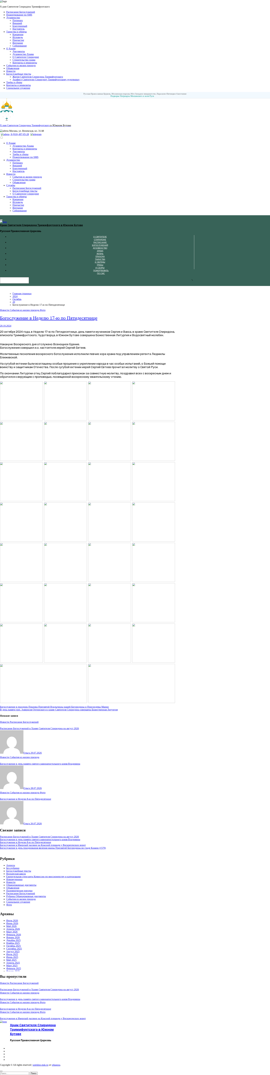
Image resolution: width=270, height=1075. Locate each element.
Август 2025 (13, 951)
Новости (10, 71)
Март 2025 (12, 965)
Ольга (26, 752)
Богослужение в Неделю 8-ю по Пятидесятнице (25, 799)
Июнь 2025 (12, 957)
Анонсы (10, 865)
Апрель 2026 (13, 929)
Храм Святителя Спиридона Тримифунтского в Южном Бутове (41, 225)
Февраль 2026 (13, 934)
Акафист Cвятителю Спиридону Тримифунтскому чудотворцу (46, 79)
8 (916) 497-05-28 (19, 134)
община (56, 1065)
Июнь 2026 (12, 923)
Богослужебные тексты (18, 74)
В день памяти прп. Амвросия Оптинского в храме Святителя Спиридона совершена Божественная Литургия (59, 709)
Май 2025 (11, 960)
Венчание (17, 43)
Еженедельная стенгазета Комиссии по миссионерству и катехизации (43, 876)
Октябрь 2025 (13, 946)
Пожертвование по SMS (19, 14)
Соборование (19, 45)
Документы (18, 51)
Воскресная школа (16, 873)
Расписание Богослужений (20, 12)
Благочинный (19, 26)
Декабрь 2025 (13, 940)
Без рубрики (12, 868)
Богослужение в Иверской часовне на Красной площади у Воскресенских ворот (43, 845)
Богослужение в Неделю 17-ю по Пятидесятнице (48, 318)
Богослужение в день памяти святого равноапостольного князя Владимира (40, 763)
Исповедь (17, 37)
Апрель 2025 (13, 962)
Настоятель (18, 29)
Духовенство (13, 17)
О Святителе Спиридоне (25, 57)
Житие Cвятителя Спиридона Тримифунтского (37, 76)
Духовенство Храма (23, 54)
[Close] (1, 1071)
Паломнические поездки (19, 890)
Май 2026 (11, 926)
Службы (10, 185)
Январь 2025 (13, 971)
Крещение (17, 34)
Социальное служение (18, 88)
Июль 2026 (12, 920)
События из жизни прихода (21, 65)
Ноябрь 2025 (13, 943)
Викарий (17, 23)
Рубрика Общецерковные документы (26, 896)
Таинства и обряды (16, 31)
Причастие (18, 40)
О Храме (11, 48)
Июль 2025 (12, 954)
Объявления (12, 68)
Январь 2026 (13, 937)
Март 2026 (12, 931)
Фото (42, 310)
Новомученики (14, 879)
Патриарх (17, 20)
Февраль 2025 (13, 968)
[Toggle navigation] (1, 219)
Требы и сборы (14, 82)
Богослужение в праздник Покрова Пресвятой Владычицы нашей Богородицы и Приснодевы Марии (54, 707)
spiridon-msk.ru (40, 1065)
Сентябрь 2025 (14, 948)
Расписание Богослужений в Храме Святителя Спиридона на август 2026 (39, 728)
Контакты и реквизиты (24, 62)
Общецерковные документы (21, 885)
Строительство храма (23, 60)
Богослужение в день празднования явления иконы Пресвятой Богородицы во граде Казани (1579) (53, 848)
